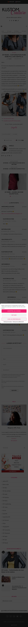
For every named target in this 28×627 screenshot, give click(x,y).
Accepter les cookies (14, 311)
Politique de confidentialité (18, 321)
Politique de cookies (8, 321)
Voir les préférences (14, 319)
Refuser (14, 315)
